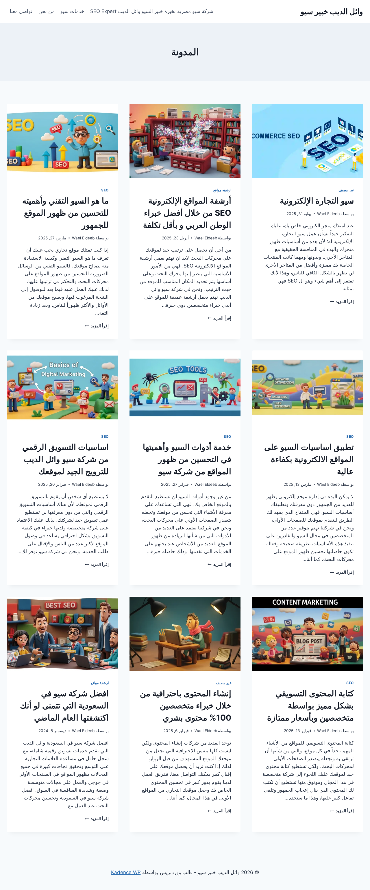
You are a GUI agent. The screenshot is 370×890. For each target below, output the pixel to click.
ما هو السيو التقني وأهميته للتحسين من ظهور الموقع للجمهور (65, 213)
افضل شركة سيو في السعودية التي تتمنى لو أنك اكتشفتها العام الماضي (64, 705)
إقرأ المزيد (342, 301)
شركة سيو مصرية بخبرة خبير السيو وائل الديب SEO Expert (151, 11)
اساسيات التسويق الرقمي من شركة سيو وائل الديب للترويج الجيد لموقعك (65, 459)
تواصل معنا (21, 11)
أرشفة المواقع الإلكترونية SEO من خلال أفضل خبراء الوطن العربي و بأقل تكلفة (187, 213)
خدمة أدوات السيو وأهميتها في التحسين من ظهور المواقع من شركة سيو (187, 459)
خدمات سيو (72, 11)
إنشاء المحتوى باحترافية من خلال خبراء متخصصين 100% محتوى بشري (185, 705)
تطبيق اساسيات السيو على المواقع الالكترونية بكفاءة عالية (309, 459)
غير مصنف (346, 190)
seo (105, 190)
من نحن (46, 11)
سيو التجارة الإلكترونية (317, 201)
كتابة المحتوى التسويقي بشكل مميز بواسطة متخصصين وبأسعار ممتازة (310, 705)
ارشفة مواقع (222, 190)
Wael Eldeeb (328, 213)
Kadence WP (126, 872)
